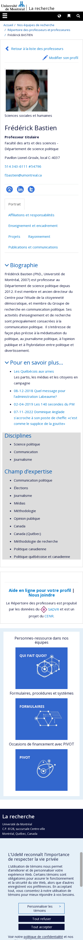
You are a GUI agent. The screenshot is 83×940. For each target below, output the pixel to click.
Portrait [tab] (14, 204)
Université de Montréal (13, 5)
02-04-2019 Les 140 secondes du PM (44, 404)
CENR (48, 616)
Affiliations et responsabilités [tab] (31, 215)
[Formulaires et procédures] (41, 719)
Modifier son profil (63, 57)
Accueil (8, 25)
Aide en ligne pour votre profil (40, 590)
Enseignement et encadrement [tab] (33, 225)
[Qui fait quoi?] (41, 668)
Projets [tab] (14, 236)
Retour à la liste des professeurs (37, 48)
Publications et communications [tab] (33, 247)
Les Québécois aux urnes (34, 371)
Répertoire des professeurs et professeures (39, 30)
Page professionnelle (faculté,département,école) (9, 189)
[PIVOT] (41, 770)
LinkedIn (20, 189)
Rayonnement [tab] (39, 236)
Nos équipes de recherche (35, 25)
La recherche (41, 8)
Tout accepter (41, 927)
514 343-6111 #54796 (23, 166)
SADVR (53, 609)
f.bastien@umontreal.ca (23, 175)
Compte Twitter (31, 189)
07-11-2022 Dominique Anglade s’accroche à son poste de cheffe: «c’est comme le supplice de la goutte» (45, 417)
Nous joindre (41, 595)
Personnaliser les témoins (44, 908)
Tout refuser (41, 919)
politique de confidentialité (43, 936)
